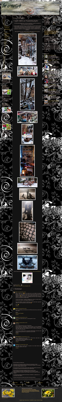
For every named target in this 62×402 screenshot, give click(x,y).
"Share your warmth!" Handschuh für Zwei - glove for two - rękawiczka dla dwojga (53, 101)
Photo (29, 15)
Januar (5, 54)
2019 (4, 58)
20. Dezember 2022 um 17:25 (25, 336)
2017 (4, 61)
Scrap (47, 15)
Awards (25, 15)
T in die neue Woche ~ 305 (28, 32)
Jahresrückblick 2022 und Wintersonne (7, 27)
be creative (11, 6)
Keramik (38, 15)
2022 (4, 24)
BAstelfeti (17, 322)
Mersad (17, 308)
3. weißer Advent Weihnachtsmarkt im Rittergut (7, 34)
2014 (4, 65)
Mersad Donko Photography (19, 313)
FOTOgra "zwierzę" (32, 271)
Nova (36, 31)
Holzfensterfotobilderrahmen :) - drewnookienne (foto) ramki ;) (52, 90)
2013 (4, 66)
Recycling (33, 15)
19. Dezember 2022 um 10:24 (23, 317)
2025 (4, 20)
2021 (4, 56)
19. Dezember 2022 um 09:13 (22, 308)
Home (4, 15)
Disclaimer (20, 15)
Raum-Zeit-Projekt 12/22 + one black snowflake (6, 36)
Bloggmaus (17, 344)
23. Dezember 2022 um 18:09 (23, 344)
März (5, 51)
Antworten (17, 305)
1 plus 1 (5, 31)
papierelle (17, 317)
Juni (4, 47)
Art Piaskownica (38, 271)
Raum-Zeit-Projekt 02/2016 (52, 84)
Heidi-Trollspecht (18, 336)
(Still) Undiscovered (51, 70)
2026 (4, 19)
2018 (4, 60)
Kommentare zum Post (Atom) (20, 384)
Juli (4, 46)
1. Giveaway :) (50, 65)
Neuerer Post (14, 382)
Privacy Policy (14, 15)
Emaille (42, 15)
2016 (4, 62)
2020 (4, 57)
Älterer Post (40, 382)
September (5, 43)
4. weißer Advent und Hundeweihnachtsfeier (7, 30)
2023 (4, 23)
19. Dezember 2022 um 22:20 (23, 322)
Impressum (9, 15)
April (4, 50)
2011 (4, 69)
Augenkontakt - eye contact (52, 55)
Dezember (5, 25)
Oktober (5, 42)
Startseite (27, 382)
